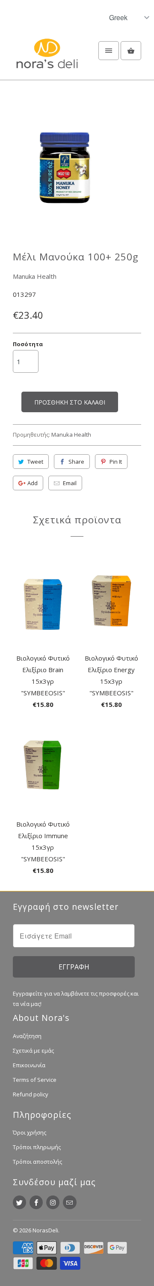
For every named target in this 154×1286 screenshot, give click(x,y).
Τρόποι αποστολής (37, 1161)
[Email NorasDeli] (69, 1202)
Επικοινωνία (29, 1065)
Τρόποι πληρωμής (37, 1147)
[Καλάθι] (131, 50)
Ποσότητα (28, 344)
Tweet (35, 461)
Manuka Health (34, 276)
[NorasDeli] (47, 58)
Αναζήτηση (27, 1036)
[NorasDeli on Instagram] (52, 1202)
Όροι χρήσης (29, 1132)
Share (76, 461)
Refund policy (30, 1094)
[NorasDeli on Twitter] (19, 1202)
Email (70, 483)
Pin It (116, 461)
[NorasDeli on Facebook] (36, 1202)
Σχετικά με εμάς (33, 1050)
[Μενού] (108, 50)
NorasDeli (45, 1230)
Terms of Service (34, 1080)
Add (32, 483)
